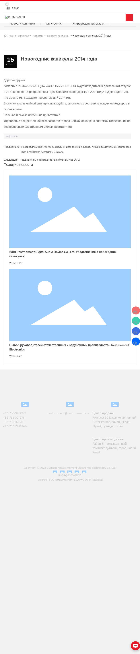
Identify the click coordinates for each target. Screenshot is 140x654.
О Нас (57, 389)
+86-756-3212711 (15, 417)
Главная (16, 384)
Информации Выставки (72, 23)
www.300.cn (82, 480)
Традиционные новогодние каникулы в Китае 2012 (50, 160)
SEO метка (56, 480)
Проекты (69, 384)
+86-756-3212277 (15, 413)
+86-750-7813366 (15, 426)
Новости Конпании (19, 23)
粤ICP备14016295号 (70, 475)
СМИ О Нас (44, 23)
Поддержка (97, 384)
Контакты (79, 389)
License (45, 480)
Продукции (43, 384)
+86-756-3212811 (14, 422)
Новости (38, 36)
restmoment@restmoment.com (70, 413)
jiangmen (94, 480)
